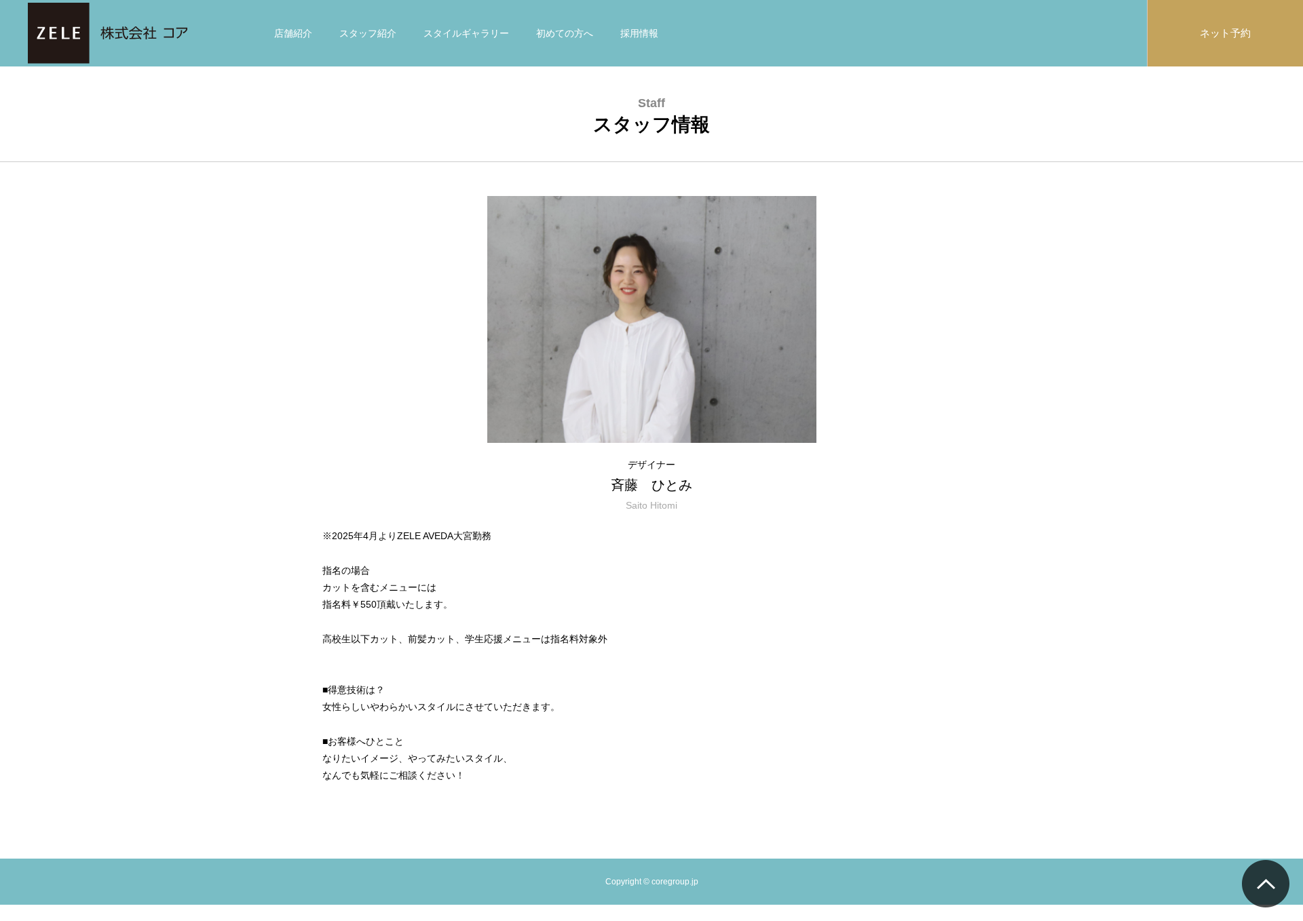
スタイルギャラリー (466, 33)
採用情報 (639, 33)
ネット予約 (1225, 33)
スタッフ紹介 (367, 33)
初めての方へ (564, 33)
